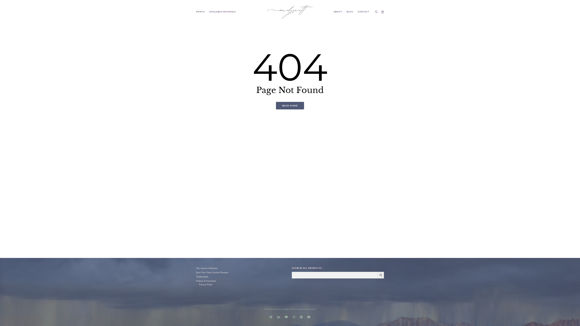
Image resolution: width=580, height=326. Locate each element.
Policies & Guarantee (206, 281)
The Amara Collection (206, 268)
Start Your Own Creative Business (212, 272)
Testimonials (202, 276)
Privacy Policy (206, 284)
